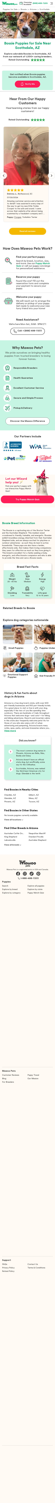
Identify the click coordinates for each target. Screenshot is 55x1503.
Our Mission (33, 1079)
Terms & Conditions (36, 1268)
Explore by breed (9, 889)
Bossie (24, 9)
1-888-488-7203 (30, 878)
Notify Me (30, 84)
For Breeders (8, 1082)
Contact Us (33, 1264)
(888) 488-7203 (40, 3)
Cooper (17, 217)
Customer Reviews (10, 1075)
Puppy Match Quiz (36, 893)
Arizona (33, 9)
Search (5, 886)
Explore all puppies (36, 886)
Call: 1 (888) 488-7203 (29, 331)
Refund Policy (8, 1271)
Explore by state (35, 889)
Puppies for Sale (10, 9)
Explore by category (11, 893)
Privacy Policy (8, 1268)
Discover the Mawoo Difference (27, 421)
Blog (4, 1079)
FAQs (4, 1264)
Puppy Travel (33, 1075)
